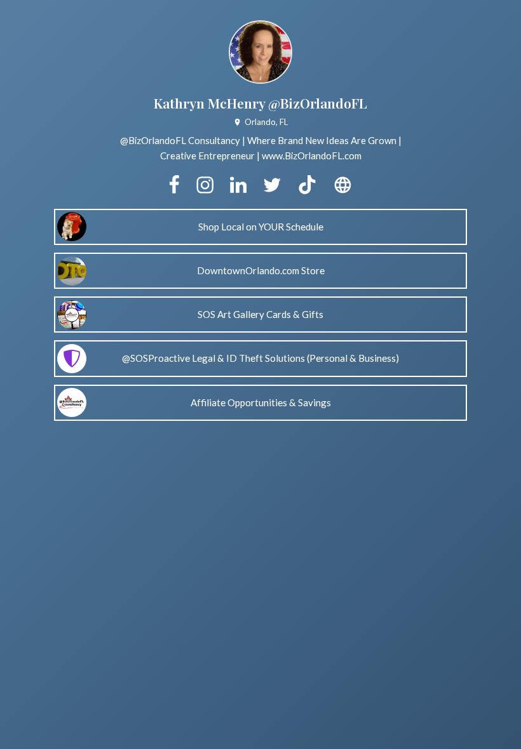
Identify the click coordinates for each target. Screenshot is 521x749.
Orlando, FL (266, 122)
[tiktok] (307, 185)
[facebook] (174, 185)
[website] (342, 185)
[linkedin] (238, 185)
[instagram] (205, 185)
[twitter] (272, 185)
